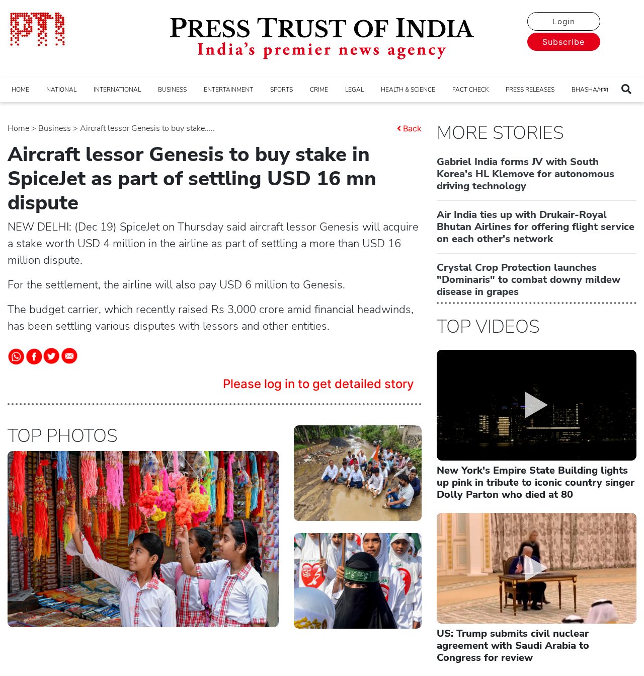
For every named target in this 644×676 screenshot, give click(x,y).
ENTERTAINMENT (228, 90)
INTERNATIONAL (117, 90)
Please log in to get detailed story (318, 384)
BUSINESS (172, 90)
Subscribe (563, 42)
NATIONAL (61, 90)
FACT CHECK (470, 90)
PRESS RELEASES (530, 90)
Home (18, 128)
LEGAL (354, 90)
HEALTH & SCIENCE (408, 90)
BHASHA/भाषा (590, 90)
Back (412, 128)
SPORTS (281, 90)
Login (563, 21)
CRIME (319, 90)
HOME (20, 90)
